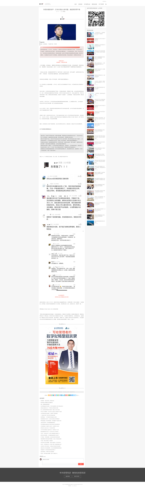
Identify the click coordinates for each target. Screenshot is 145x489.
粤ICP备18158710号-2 (79, 484)
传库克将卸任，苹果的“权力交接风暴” (47, 451)
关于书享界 (101, 4)
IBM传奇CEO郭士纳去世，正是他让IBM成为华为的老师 (50, 446)
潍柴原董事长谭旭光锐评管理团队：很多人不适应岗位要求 (51, 438)
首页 (76, 4)
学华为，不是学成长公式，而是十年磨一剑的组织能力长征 (51, 444)
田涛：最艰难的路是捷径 (45, 404)
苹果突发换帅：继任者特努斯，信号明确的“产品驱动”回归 (51, 420)
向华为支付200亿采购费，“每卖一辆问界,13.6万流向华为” (51, 442)
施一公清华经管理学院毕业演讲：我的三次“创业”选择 (50, 409)
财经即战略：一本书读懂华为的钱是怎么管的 (49, 417)
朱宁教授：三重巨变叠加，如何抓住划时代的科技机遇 (50, 437)
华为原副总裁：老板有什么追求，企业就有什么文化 (50, 426)
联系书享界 (76, 476)
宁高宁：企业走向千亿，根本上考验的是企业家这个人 (50, 433)
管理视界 (64, 11)
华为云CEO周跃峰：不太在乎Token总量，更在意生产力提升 (51, 411)
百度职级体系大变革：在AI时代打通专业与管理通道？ (50, 418)
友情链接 (69, 485)
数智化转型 (94, 4)
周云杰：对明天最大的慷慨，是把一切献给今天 (49, 453)
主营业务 (80, 4)
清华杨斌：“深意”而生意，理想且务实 (47, 400)
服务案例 (68, 476)
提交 (81, 464)
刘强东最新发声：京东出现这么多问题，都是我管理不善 (61, 9)
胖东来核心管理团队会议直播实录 (47, 402)
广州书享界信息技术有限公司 (68, 484)
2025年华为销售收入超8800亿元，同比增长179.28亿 (50, 429)
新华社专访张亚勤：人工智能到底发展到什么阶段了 (50, 435)
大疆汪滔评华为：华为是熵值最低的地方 (48, 422)
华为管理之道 (87, 4)
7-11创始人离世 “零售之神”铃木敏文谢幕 (48, 415)
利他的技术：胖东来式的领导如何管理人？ (48, 449)
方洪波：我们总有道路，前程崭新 (47, 440)
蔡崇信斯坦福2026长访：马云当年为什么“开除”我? (49, 431)
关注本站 (104, 1)
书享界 (41, 4)
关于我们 (74, 484)
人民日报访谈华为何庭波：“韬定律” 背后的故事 (49, 413)
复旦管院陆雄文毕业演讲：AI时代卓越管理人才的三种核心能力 (52, 406)
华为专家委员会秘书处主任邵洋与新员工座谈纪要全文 (50, 424)
